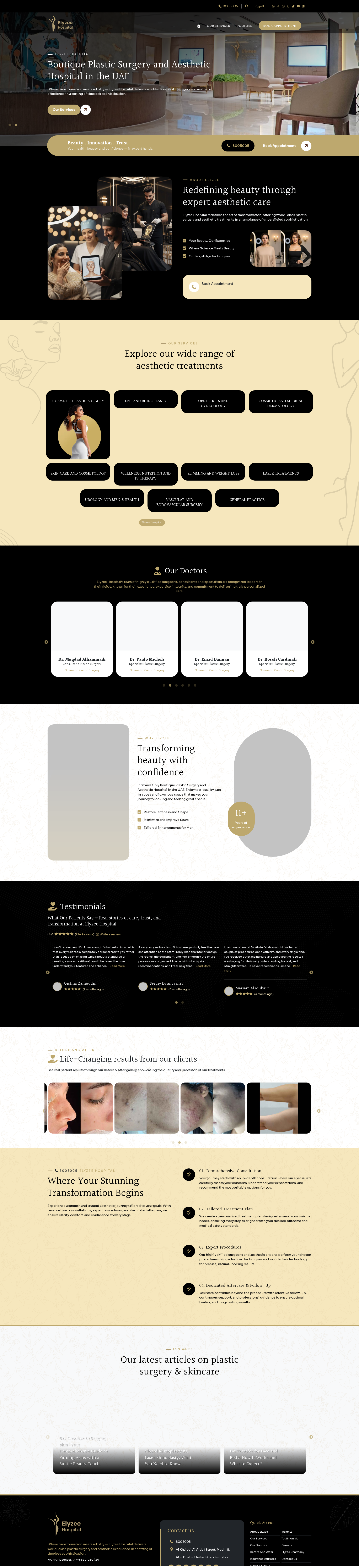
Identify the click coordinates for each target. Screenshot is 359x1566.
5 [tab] (189, 793)
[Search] (246, 6)
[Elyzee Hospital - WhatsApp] (273, 6)
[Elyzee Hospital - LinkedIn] (303, 6)
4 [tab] (183, 793)
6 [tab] (195, 793)
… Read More (116, 1073)
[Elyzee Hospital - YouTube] (298, 6)
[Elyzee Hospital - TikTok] (293, 6)
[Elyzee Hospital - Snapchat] (288, 6)
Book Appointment (217, 284)
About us (282, 287)
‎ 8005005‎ (230, 6)
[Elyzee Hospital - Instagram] (283, 6)
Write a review (114, 1042)
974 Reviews (88, 1042)
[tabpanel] (179, 73)
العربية (260, 6)
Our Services (218, 26)
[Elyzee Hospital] (60, 23)
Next (313, 749)
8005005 (209, 290)
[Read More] (124, 1559)
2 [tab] (17, 125)
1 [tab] (11, 125)
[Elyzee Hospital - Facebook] (278, 6)
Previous (46, 749)
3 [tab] (176, 793)
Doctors (244, 26)
